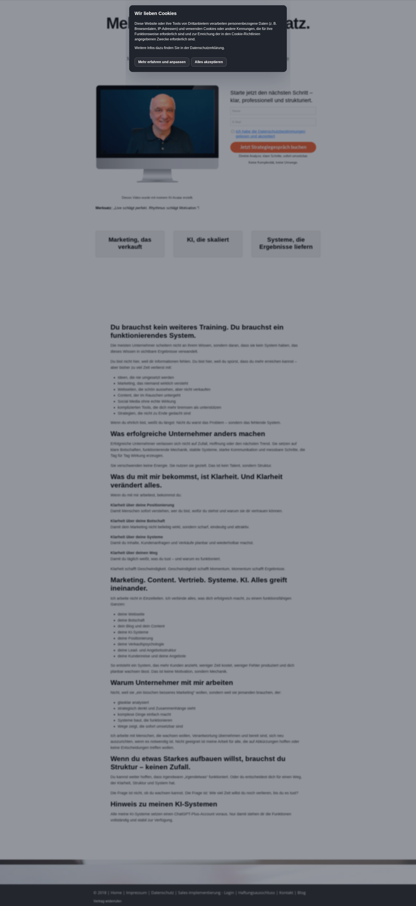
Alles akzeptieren (209, 62)
